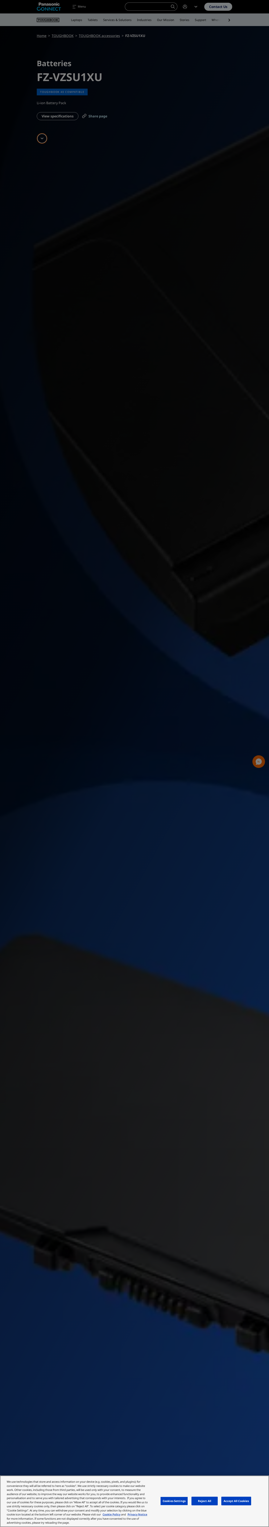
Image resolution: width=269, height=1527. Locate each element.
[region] (134, 1501)
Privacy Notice (137, 1514)
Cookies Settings (174, 1501)
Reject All (204, 1501)
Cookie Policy (111, 1514)
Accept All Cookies (236, 1501)
